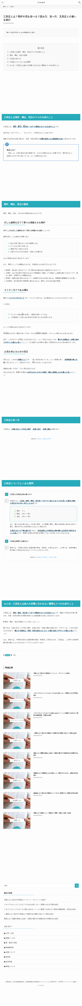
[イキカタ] (41, 2)
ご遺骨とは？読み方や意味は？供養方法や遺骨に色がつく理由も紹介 (29, 914)
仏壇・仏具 (10, 933)
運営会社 (9, 982)
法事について (10, 952)
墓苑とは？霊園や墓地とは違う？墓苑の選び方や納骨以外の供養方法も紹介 (31, 919)
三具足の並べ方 (15, 58)
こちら (37, 622)
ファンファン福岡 (70, 982)
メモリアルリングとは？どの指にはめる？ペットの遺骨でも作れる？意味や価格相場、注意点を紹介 (40, 909)
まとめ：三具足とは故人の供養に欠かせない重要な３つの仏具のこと (34, 65)
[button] (79, 2)
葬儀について (10, 966)
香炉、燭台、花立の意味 (18, 55)
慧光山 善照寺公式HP (44, 439)
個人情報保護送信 (19, 982)
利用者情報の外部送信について (35, 982)
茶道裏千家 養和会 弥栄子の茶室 (47, 557)
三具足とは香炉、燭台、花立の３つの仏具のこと (27, 52)
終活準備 (9, 962)
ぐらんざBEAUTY (51, 982)
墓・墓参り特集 (11, 943)
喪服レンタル (10, 938)
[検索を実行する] (77, 886)
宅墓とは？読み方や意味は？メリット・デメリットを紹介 (25, 900)
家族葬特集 (10, 947)
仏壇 (14, 655)
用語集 (7, 655)
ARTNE (61, 982)
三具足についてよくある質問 (20, 62)
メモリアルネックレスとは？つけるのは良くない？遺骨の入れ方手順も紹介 (31, 904)
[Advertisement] (41, 91)
